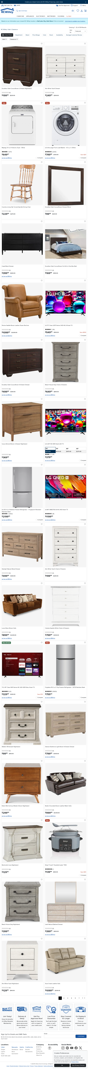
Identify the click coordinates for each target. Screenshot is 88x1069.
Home (8, 1066)
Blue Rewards (40, 1053)
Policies (32, 1066)
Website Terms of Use (24, 1066)
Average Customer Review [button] (74, 35)
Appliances (30, 16)
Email (45, 1034)
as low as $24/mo (50, 520)
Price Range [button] (36, 35)
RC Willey (4, 29)
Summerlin (15, 1054)
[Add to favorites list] (41, 43)
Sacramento (28, 1051)
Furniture (20, 16)
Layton (3, 1051)
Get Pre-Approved (64, 5)
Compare (40, 158)
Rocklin (27, 1049)
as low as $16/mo (50, 638)
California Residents (48, 1066)
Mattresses (51, 16)
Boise (21, 1049)
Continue (81, 1036)
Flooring (61, 16)
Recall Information (14, 1066)
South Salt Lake (5, 1056)
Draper (3, 1049)
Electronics (40, 16)
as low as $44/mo (7, 520)
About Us (39, 1055)
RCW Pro (39, 1047)
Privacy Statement (39, 1066)
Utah (9, 29)
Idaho (22, 1047)
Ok (62, 1065)
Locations (5, 1045)
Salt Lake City (8, 5)
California (29, 1047)
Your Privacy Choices (78, 1065)
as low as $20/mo (50, 816)
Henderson (15, 1049)
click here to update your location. (75, 21)
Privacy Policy (75, 1062)
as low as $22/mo (7, 336)
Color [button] (44, 35)
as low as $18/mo (7, 638)
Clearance (15, 29)
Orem (2, 1054)
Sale (69, 16)
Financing (39, 1051)
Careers (38, 1049)
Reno (13, 1051)
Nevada (15, 1047)
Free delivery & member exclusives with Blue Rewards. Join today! (44, 2)
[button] (11, 1)
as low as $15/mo (7, 158)
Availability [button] (59, 35)
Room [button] (51, 35)
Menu (84, 5)
